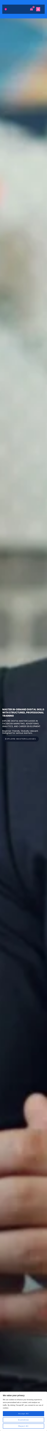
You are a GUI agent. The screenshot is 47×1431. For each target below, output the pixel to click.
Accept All (23, 1414)
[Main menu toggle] (38, 9)
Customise (23, 1420)
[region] (23, 1411)
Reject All (23, 1426)
